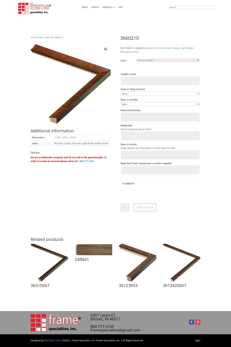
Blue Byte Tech (52, 340)
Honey (176, 47)
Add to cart (145, 207)
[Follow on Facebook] (191, 322)
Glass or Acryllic (129, 99)
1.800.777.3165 (86, 161)
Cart (120, 7)
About (85, 7)
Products (107, 7)
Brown (149, 47)
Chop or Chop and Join (133, 89)
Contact (95, 7)
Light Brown (187, 47)
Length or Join (128, 74)
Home (33, 37)
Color (40, 37)
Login (197, 340)
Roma (135, 51)
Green (168, 47)
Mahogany (125, 51)
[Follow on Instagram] (197, 322)
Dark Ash (49, 37)
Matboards (126, 125)
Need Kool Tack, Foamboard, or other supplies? (146, 163)
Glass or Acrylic (129, 144)
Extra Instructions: (131, 110)
